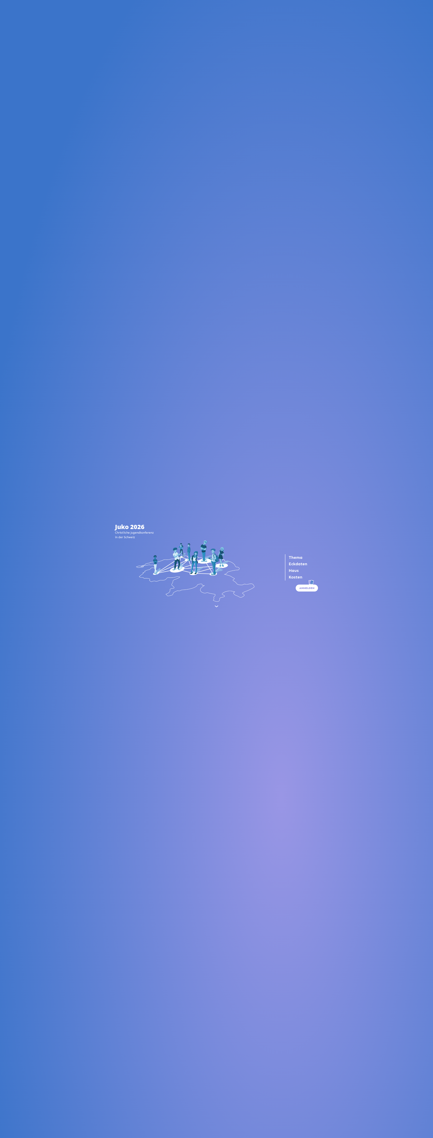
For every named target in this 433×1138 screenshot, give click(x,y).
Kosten (295, 577)
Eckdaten (298, 563)
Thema (295, 557)
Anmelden (306, 588)
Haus (294, 570)
